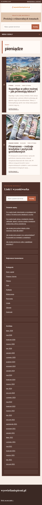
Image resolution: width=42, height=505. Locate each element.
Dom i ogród (10, 272)
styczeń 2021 (10, 464)
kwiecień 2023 (10, 406)
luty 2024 (9, 388)
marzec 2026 (10, 344)
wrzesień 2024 (10, 366)
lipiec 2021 (9, 437)
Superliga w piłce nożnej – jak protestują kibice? (23, 90)
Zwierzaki (9, 312)
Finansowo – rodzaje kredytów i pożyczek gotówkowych (21, 149)
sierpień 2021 (10, 433)
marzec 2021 (10, 455)
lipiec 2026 (9, 331)
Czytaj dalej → (14, 109)
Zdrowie (8, 307)
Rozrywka (9, 299)
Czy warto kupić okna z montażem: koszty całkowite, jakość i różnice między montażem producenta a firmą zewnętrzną (20, 221)
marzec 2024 (10, 384)
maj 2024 (9, 375)
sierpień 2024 (10, 371)
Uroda (8, 303)
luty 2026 (9, 348)
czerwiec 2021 (10, 442)
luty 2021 (9, 460)
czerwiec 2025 (10, 357)
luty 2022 (9, 415)
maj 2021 (9, 446)
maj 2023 (9, 402)
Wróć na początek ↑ (7, 500)
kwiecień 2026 (10, 339)
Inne (7, 285)
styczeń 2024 (10, 393)
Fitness (11, 85)
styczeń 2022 (10, 420)
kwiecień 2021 (10, 451)
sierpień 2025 (10, 353)
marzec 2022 (10, 411)
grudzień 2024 (10, 362)
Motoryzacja (10, 294)
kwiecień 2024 (10, 379)
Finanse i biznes (14, 143)
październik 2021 (11, 424)
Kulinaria (9, 290)
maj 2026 (9, 335)
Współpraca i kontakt (34, 1)
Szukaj (35, 27)
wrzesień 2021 (10, 428)
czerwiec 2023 (10, 397)
